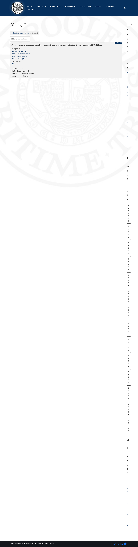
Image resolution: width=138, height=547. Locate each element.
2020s (128, 425)
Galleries (110, 6)
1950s (128, 312)
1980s (128, 361)
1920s (128, 264)
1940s (128, 296)
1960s (128, 328)
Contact (30, 9)
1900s (128, 232)
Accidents (22, 51)
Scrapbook (127, 488)
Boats (127, 77)
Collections (55, 6)
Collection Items (17, 33)
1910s (128, 248)
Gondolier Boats (24, 54)
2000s (128, 393)
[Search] (125, 8)
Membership (70, 6)
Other (27, 33)
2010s (128, 409)
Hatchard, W (22, 56)
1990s (128, 377)
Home (29, 6)
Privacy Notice (49, 543)
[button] (45, 6)
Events (14, 51)
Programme (85, 6)
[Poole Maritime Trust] (17, 8)
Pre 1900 (128, 213)
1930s (14, 64)
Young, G (21, 59)
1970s (128, 345)
